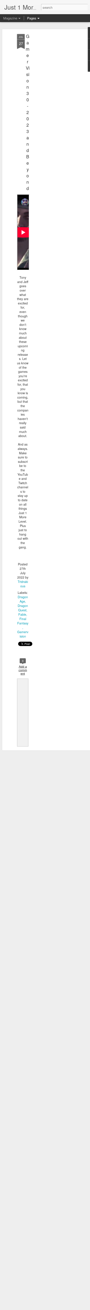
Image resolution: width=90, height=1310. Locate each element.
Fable (22, 614)
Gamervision (22, 634)
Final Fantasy (22, 621)
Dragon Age (23, 599)
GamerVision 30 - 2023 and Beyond (27, 112)
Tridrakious (23, 583)
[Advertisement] (52, 102)
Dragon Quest (23, 607)
